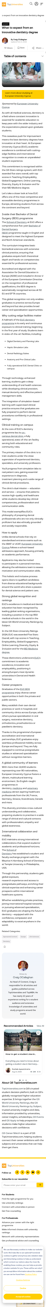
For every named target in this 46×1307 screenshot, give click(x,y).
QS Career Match (11, 1133)
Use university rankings (12, 1203)
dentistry (6, 941)
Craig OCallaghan (23, 977)
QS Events (38, 1117)
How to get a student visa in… (21, 1054)
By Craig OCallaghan (19, 39)
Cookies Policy (31, 1274)
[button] (19, 1080)
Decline (23, 1288)
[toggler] (42, 3)
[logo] (12, 3)
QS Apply (11, 1120)
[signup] (18, 48)
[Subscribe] (40, 1185)
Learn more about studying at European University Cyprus (18, 94)
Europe (23, 937)
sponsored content (10, 937)
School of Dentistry (17, 222)
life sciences (34, 937)
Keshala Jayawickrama (21, 1069)
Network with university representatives (20, 1236)
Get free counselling (11, 1211)
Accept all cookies (23, 1296)
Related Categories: (11, 931)
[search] (31, 4)
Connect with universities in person (18, 1207)
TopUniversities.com (12, 1088)
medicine (17, 788)
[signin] (36, 3)
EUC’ (36, 657)
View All (40, 1026)
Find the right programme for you (17, 1199)
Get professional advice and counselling (20, 1240)
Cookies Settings (23, 1280)
